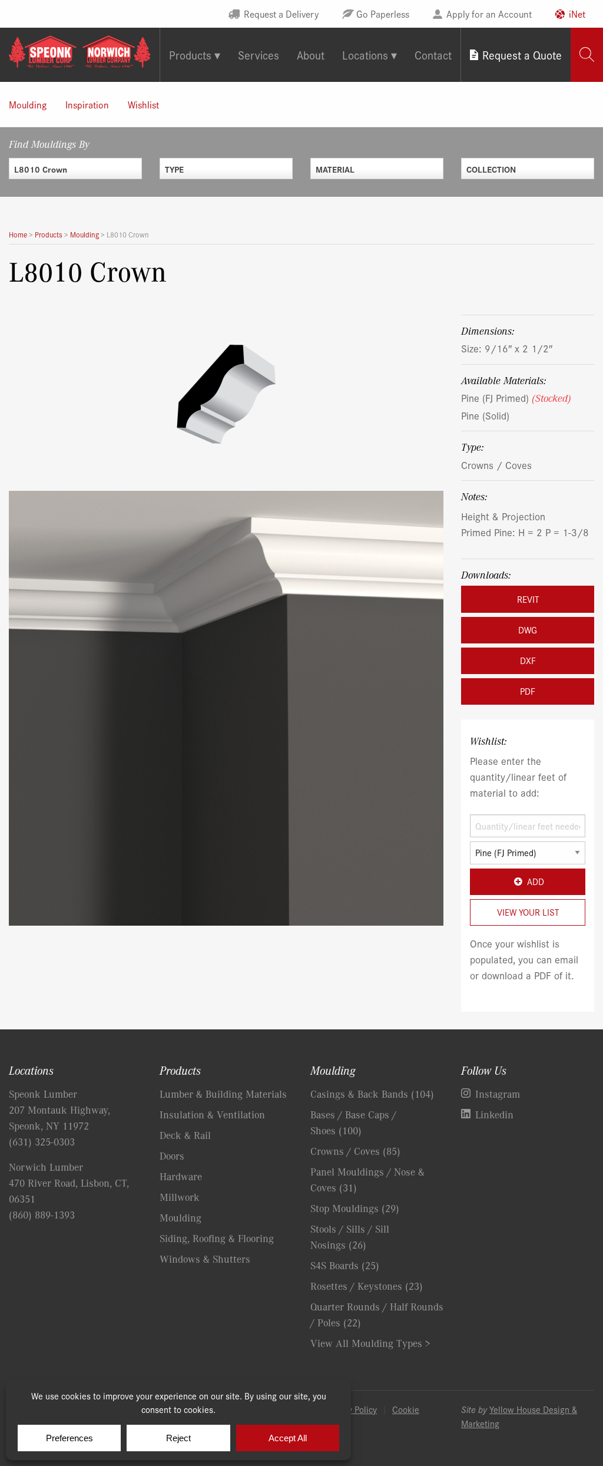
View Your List (528, 912)
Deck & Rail (185, 1135)
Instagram (497, 1094)
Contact (433, 54)
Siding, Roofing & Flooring (217, 1238)
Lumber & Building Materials (223, 1094)
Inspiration (87, 104)
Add (535, 881)
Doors (172, 1155)
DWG (527, 629)
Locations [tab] (365, 54)
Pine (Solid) (485, 415)
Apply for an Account (489, 13)
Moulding (28, 104)
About (310, 54)
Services (258, 54)
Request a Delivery (281, 13)
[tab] (587, 54)
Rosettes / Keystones (366, 1286)
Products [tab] (190, 54)
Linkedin (494, 1114)
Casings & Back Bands (372, 1094)
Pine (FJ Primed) (516, 397)
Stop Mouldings (354, 1208)
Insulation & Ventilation (212, 1114)
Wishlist (143, 104)
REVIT (528, 599)
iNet (577, 13)
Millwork (180, 1197)
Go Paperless (382, 13)
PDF (527, 691)
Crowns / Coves (496, 465)
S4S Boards (344, 1265)
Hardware (181, 1176)
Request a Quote (522, 54)
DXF (528, 660)
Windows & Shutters (205, 1259)
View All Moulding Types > (370, 1343)
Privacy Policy (351, 1409)
